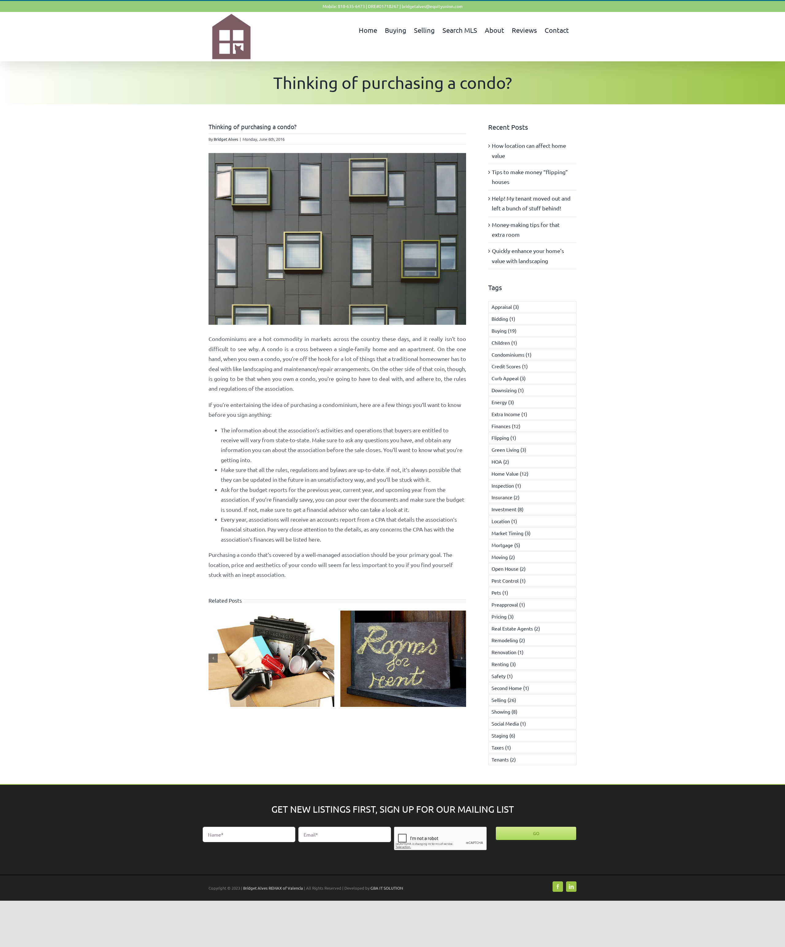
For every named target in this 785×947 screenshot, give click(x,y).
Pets (500, 592)
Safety (502, 676)
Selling (504, 700)
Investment (507, 509)
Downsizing (508, 390)
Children (504, 342)
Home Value (510, 473)
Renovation (507, 652)
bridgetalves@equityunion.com (432, 6)
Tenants (504, 759)
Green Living (509, 450)
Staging (503, 735)
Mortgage (506, 545)
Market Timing (511, 533)
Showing (504, 711)
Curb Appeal (509, 378)
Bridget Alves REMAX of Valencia (273, 888)
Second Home (510, 688)
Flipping (504, 438)
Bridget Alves (226, 139)
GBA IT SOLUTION (386, 888)
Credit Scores (510, 366)
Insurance (505, 497)
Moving (503, 557)
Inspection (506, 485)
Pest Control (509, 580)
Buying (504, 331)
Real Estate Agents (516, 628)
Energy (503, 402)
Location (504, 521)
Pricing (503, 616)
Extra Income (509, 414)
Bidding (503, 319)
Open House (509, 569)
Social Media (509, 723)
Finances (506, 426)
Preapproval (508, 604)
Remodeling (508, 640)
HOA (500, 461)
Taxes (501, 747)
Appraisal (505, 307)
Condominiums (511, 354)
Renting (504, 664)
